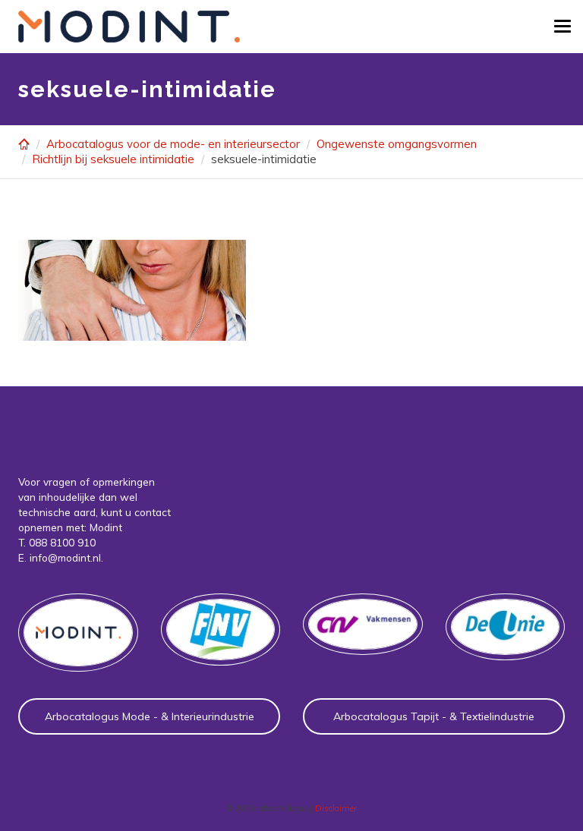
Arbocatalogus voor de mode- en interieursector (173, 144)
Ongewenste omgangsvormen (397, 144)
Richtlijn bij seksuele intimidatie (113, 159)
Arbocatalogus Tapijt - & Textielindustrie (433, 716)
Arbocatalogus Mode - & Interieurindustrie (149, 716)
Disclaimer (336, 808)
